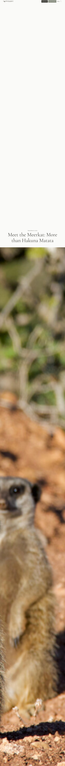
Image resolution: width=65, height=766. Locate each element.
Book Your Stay (44, 1)
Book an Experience (52, 1)
